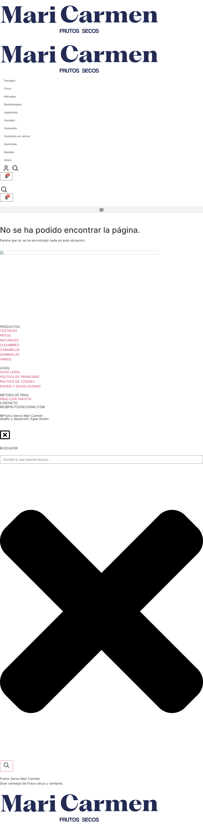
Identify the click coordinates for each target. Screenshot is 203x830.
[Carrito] (6, 198)
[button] (101, 209)
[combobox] (101, 459)
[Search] (6, 765)
